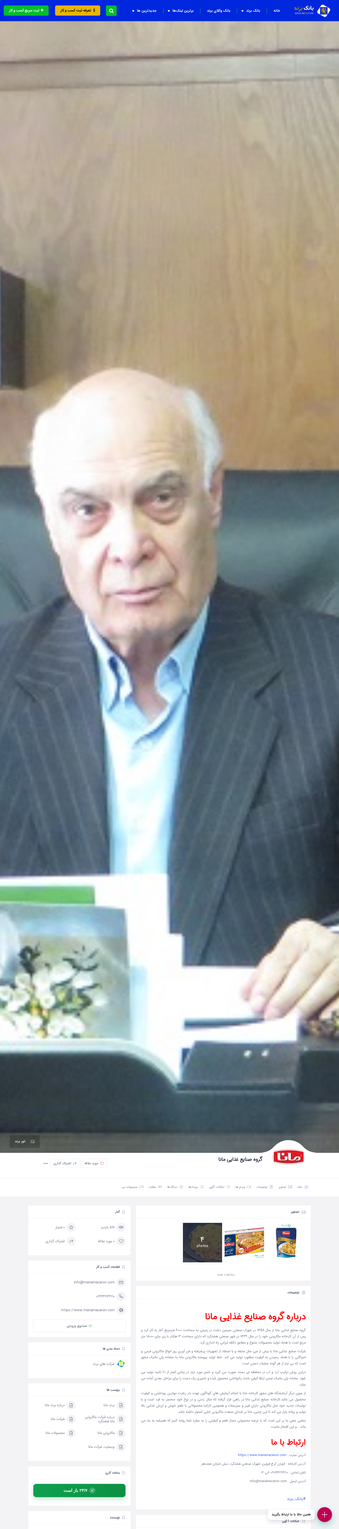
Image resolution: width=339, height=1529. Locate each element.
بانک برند (253, 10)
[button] (111, 10)
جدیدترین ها (147, 10)
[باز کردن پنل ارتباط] (324, 1514)
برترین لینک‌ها (183, 10)
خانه (276, 10)
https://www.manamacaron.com (262, 1455)
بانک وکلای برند (218, 10)
